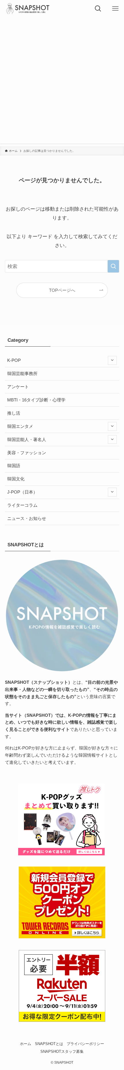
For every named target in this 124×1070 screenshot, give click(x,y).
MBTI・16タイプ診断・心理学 (36, 399)
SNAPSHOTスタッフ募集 (62, 1051)
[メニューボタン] (115, 8)
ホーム (25, 1044)
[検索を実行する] (113, 266)
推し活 (13, 413)
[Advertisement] (62, 81)
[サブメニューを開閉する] (112, 360)
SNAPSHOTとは (49, 1044)
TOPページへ (62, 290)
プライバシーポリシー (85, 1044)
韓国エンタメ (20, 426)
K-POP (14, 360)
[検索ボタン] (98, 8)
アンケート (18, 386)
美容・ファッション (26, 452)
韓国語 (13, 465)
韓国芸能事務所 (22, 373)
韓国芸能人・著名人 (26, 439)
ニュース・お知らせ (26, 518)
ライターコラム (22, 505)
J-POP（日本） (22, 492)
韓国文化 (16, 478)
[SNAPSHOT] (28, 8)
